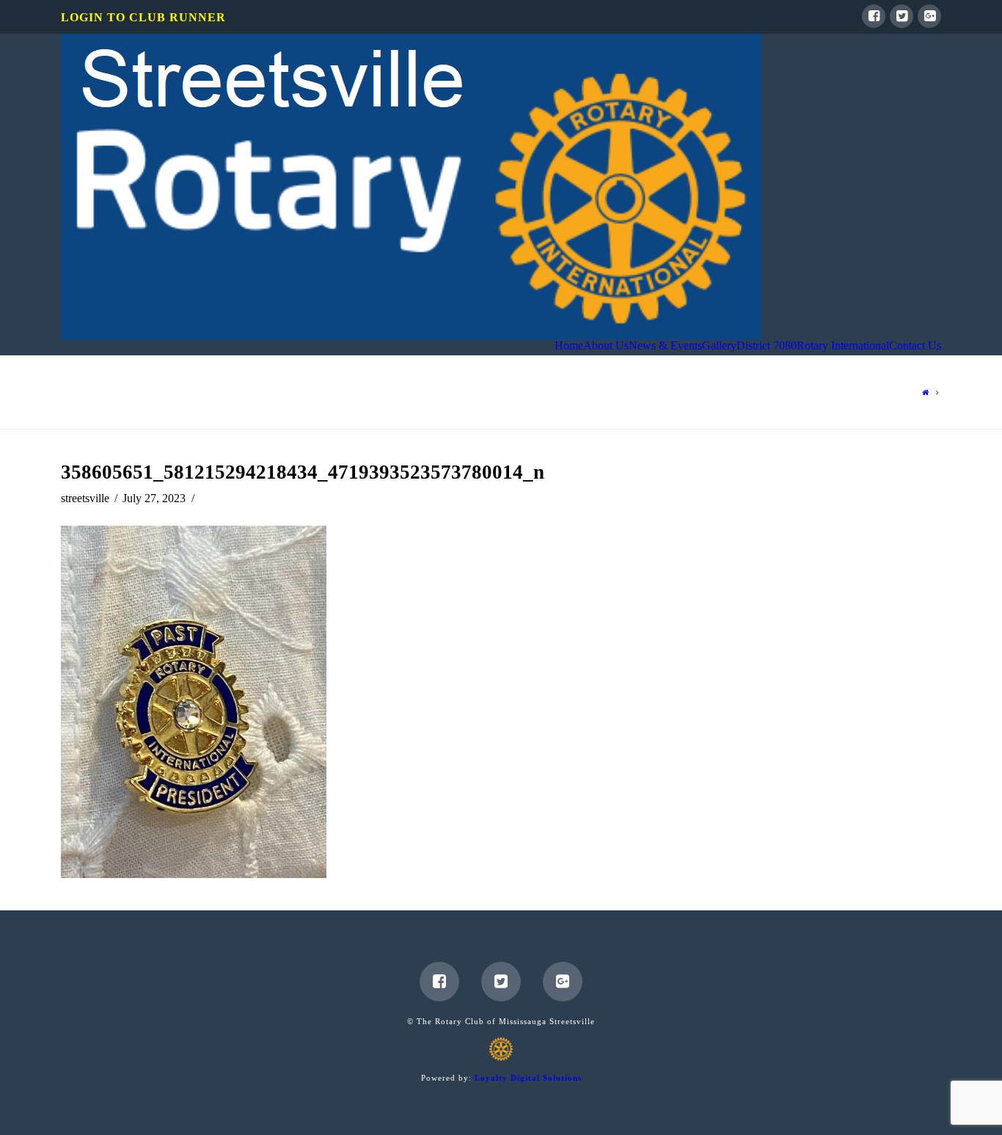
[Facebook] (873, 16)
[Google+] (929, 16)
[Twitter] (901, 16)
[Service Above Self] (411, 187)
